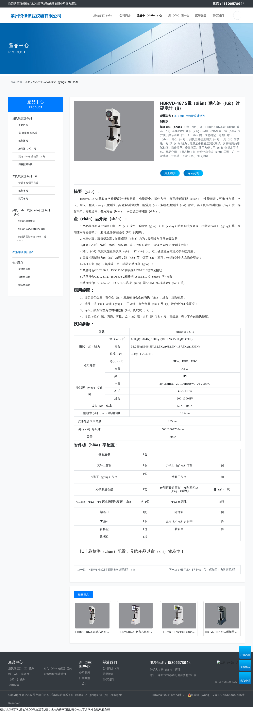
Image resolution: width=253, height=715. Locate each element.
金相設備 (18, 262)
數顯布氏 (23, 190)
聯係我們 (108, 679)
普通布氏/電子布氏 (28, 182)
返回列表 (193, 173)
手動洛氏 (23, 124)
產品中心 (37, 82)
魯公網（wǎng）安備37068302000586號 (218, 694)
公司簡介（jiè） (112, 668)
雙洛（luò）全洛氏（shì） (32, 156)
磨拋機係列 (24, 269)
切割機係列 (24, 276)
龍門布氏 (23, 198)
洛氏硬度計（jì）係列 (21, 668)
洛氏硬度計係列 (22, 118)
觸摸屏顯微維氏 (26, 220)
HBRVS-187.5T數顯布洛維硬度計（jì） (112, 569)
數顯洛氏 (23, 140)
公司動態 (84, 672)
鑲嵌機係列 (24, 284)
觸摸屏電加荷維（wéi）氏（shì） (31, 238)
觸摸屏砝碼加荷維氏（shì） (33, 228)
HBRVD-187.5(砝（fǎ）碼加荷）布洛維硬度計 (208, 569)
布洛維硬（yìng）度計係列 (61, 82)
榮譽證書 (108, 673)
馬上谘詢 (170, 173)
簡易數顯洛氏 (25, 164)
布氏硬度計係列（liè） (26, 176)
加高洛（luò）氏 (27, 148)
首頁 (28, 82)
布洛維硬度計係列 (23, 252)
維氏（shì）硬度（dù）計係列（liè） (31, 212)
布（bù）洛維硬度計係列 (189, 115)
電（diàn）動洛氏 (27, 132)
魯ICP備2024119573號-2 (168, 694)
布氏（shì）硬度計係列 (58, 668)
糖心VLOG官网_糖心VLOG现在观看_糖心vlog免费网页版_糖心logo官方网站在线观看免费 (55, 709)
